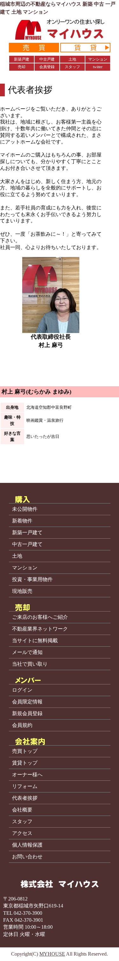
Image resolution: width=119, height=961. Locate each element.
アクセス (22, 833)
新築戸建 (21, 59)
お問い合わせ (27, 856)
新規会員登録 (27, 713)
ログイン (22, 690)
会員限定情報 (27, 701)
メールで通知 (27, 652)
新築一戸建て (27, 532)
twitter (97, 67)
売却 (21, 67)
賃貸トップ (24, 763)
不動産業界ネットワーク (40, 628)
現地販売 (22, 591)
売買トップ (24, 751)
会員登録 (47, 67)
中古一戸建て (27, 544)
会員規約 (22, 725)
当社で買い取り (30, 664)
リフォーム (24, 786)
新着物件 (22, 520)
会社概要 (22, 809)
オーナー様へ (27, 774)
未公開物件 (24, 509)
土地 (72, 59)
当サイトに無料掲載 (35, 640)
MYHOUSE (52, 954)
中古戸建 (47, 59)
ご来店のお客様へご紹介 (40, 617)
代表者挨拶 (24, 798)
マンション (97, 59)
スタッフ (72, 67)
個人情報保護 (27, 845)
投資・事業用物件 (32, 579)
